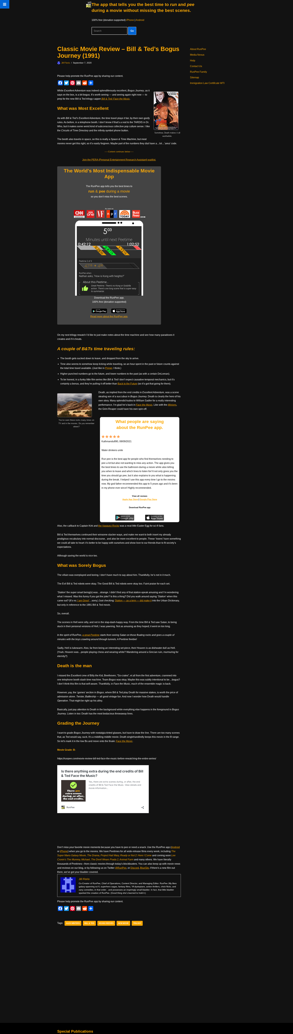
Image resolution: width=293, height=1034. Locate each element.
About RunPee (198, 49)
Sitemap (194, 77)
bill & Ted (89, 923)
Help (192, 60)
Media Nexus (197, 54)
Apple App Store (130, 499)
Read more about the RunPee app (108, 316)
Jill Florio (65, 63)
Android (140, 20)
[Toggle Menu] (4, 4)
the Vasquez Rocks (108, 525)
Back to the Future (127, 383)
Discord (134, 868)
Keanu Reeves (106, 923)
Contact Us (196, 66)
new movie (123, 923)
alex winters (73, 923)
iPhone (130, 20)
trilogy (137, 923)
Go (132, 31)
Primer (108, 368)
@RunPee (121, 868)
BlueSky (144, 868)
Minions (172, 405)
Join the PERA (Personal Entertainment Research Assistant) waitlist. (119, 159)
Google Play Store (148, 499)
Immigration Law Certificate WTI (207, 83)
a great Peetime (90, 635)
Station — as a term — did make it (133, 600)
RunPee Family (198, 72)
